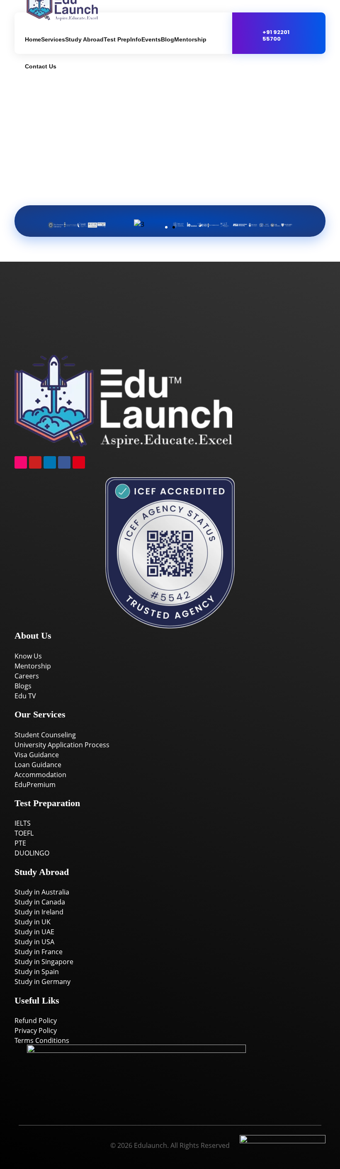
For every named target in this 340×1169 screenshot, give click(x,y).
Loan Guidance (38, 764)
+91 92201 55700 (275, 35)
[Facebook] (64, 462)
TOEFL (24, 833)
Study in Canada (40, 902)
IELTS (23, 823)
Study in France (39, 951)
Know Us (28, 656)
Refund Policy (36, 1020)
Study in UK (33, 921)
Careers (27, 675)
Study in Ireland (39, 911)
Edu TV (25, 695)
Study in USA (34, 941)
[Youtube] (35, 462)
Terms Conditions (42, 1040)
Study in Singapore (44, 961)
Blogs (23, 685)
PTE (20, 843)
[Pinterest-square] (79, 462)
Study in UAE (34, 931)
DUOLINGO (32, 853)
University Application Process (62, 744)
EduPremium (35, 784)
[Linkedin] (50, 462)
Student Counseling (45, 734)
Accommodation (40, 774)
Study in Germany (42, 981)
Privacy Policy (36, 1030)
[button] (38, 219)
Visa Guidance (37, 754)
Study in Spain (37, 971)
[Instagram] (21, 462)
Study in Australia (42, 892)
